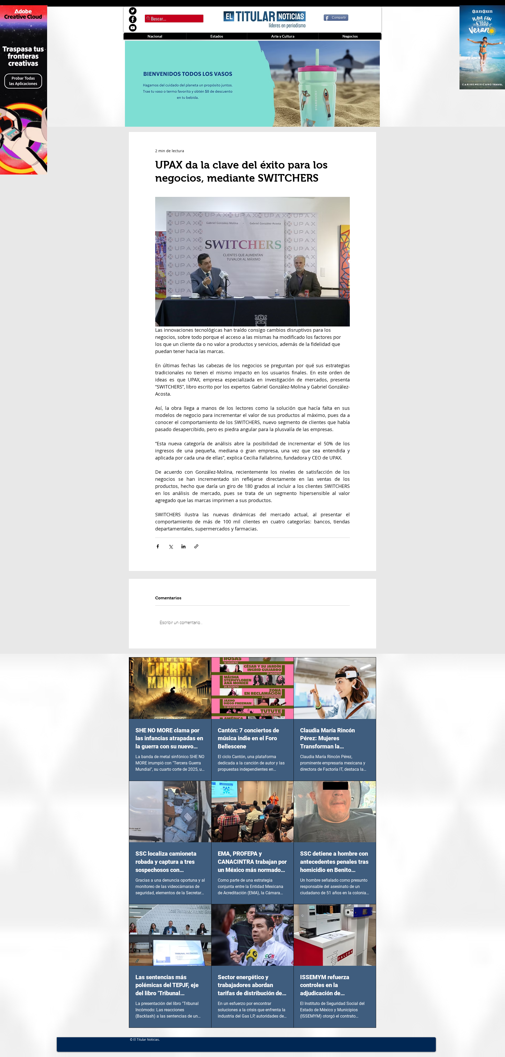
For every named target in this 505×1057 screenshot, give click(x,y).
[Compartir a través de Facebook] (157, 546)
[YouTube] (133, 28)
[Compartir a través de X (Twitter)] (170, 546)
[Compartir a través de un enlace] (196, 546)
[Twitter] (133, 11)
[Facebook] (133, 19)
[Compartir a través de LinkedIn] (183, 546)
